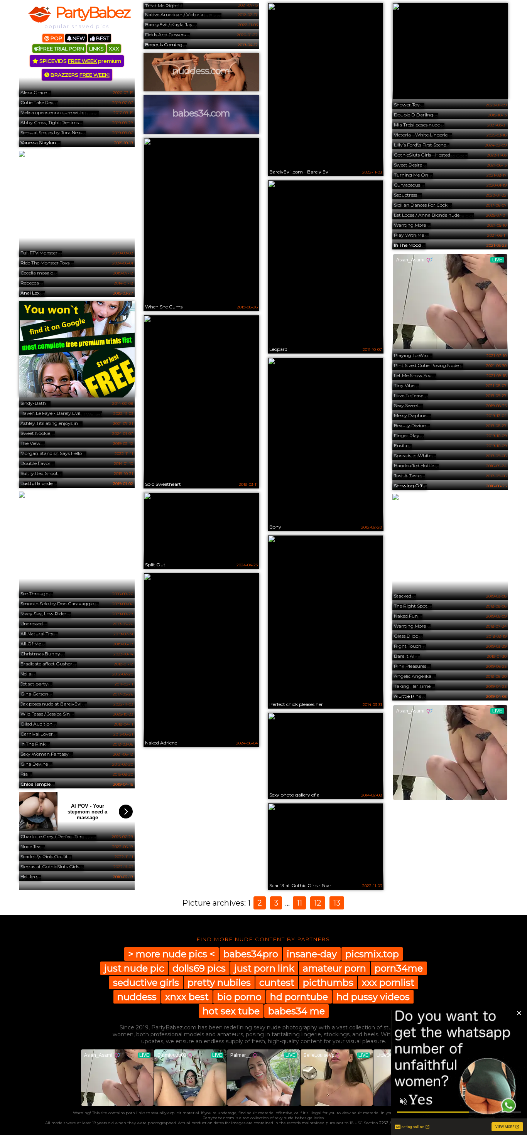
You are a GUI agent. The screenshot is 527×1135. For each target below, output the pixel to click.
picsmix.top (372, 954)
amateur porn (334, 968)
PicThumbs (328, 982)
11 (299, 903)
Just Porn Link (264, 968)
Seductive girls (146, 982)
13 (336, 903)
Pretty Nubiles (219, 982)
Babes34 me (296, 1011)
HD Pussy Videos (373, 996)
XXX (114, 48)
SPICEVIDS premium (79, 61)
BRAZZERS (79, 75)
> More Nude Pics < (171, 954)
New (78, 38)
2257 (383, 1122)
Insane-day (312, 954)
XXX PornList (388, 982)
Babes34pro (250, 954)
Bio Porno (239, 996)
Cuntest (276, 982)
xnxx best (187, 996)
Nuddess (137, 996)
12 (317, 903)
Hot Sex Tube (231, 1011)
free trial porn (62, 48)
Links (96, 48)
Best (102, 38)
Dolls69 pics (199, 968)
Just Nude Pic (134, 968)
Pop (55, 38)
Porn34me (399, 968)
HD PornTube (299, 996)
